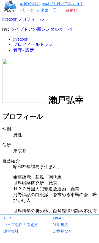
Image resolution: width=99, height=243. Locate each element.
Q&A (57, 218)
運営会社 (11, 231)
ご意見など (62, 231)
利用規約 (60, 224)
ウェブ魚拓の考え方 (20, 224)
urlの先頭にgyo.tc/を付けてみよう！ (52, 3)
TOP (7, 218)
